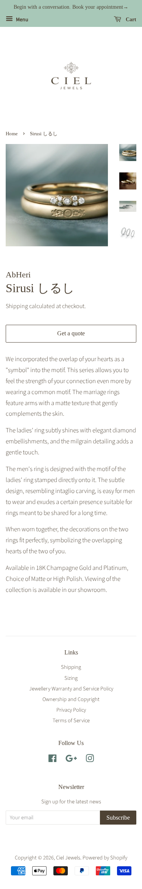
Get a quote (71, 333)
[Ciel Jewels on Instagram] (90, 760)
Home (12, 133)
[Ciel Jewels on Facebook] (52, 760)
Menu (21, 19)
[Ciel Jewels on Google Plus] (71, 760)
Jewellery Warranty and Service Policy (71, 689)
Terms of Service (71, 721)
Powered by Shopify (105, 858)
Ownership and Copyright (71, 699)
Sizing (71, 678)
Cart (130, 19)
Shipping (17, 306)
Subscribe (118, 817)
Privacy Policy (71, 710)
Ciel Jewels (68, 858)
